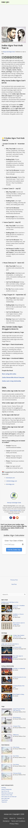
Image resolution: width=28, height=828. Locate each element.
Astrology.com (10, 484)
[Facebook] (3, 57)
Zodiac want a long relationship (11, 381)
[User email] (17, 517)
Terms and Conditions (18, 821)
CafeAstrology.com (11, 481)
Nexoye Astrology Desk (15, 510)
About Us (12, 818)
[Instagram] (8, 57)
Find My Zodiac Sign (14, 549)
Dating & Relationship (6, 789)
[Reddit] (16, 57)
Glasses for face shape (6, 794)
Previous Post (14, 580)
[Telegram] (21, 57)
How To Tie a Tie (5, 791)
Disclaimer (6, 821)
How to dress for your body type (8, 796)
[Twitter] (5, 57)
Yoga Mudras (4, 800)
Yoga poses (4, 802)
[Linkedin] (13, 57)
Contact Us (20, 818)
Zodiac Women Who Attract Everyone (13, 377)
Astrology (3, 787)
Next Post (14, 584)
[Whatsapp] (18, 57)
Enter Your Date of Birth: (14, 541)
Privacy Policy (14, 824)
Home (6, 818)
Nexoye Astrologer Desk (9, 51)
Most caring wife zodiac (9, 374)
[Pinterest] (10, 57)
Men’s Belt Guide (5, 798)
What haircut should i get (7, 793)
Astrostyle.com (10, 478)
